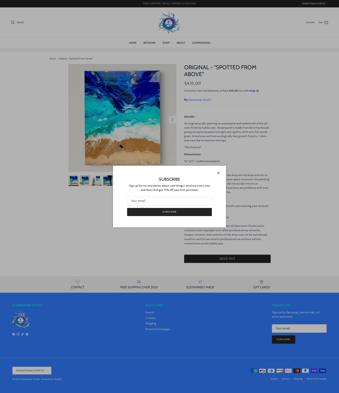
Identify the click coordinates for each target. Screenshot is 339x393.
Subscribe (169, 211)
